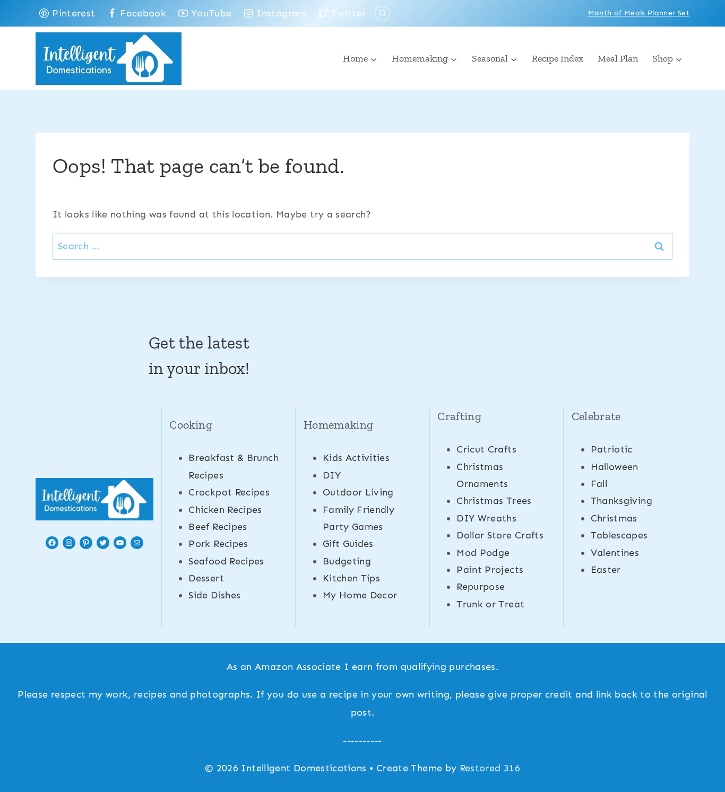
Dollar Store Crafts (499, 535)
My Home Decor (360, 595)
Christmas (614, 518)
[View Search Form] (382, 13)
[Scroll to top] (699, 750)
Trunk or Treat (490, 604)
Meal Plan (618, 58)
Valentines (615, 553)
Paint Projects (489, 570)
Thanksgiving (621, 501)
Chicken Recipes (225, 510)
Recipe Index (557, 58)
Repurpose (480, 587)
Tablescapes (619, 535)
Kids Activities (356, 458)
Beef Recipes (217, 527)
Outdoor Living (358, 492)
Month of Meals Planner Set (638, 13)
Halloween (614, 467)
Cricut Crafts (486, 449)
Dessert (206, 578)
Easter (606, 570)
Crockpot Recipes (229, 492)
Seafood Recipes (226, 561)
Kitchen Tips (351, 578)
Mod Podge (483, 553)
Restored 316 (490, 768)
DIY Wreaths (486, 518)
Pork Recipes (218, 544)
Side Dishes (214, 595)
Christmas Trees (493, 501)
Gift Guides (348, 544)
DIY (332, 475)
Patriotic (612, 449)
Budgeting (347, 561)
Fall (599, 484)
